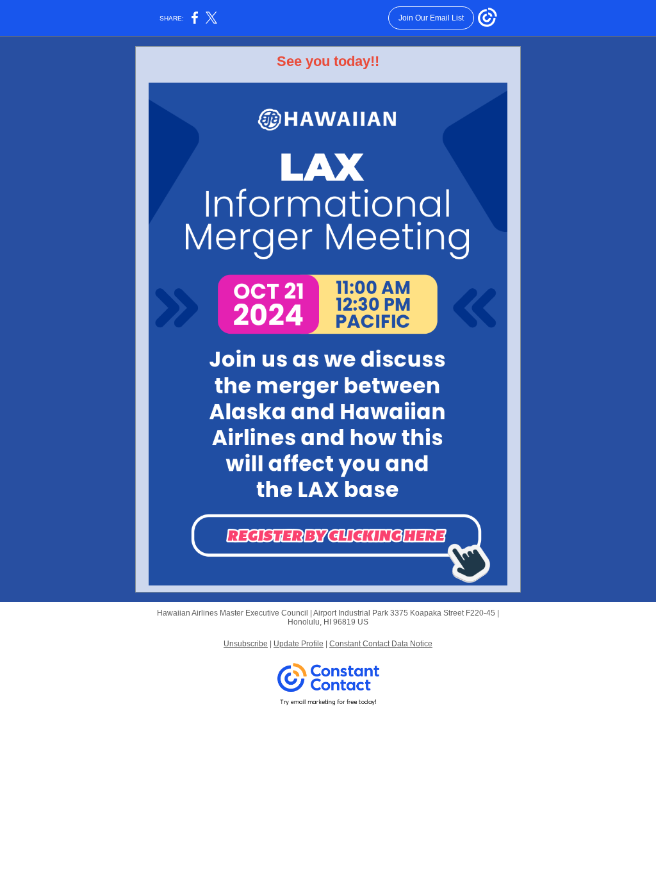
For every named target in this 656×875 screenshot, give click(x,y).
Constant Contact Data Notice (380, 643)
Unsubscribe (246, 643)
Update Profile (299, 643)
